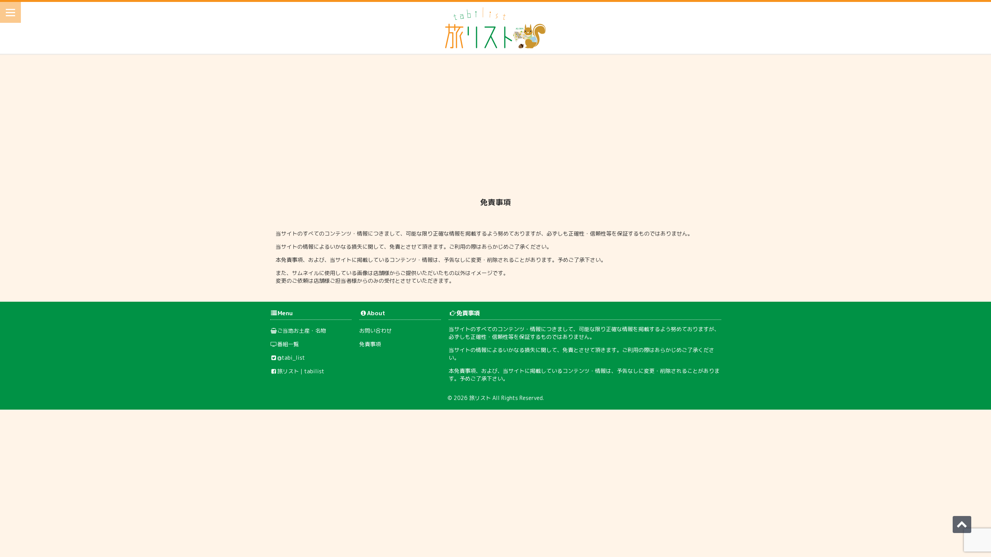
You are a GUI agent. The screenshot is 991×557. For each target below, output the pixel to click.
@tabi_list (291, 357)
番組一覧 (288, 344)
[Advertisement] (495, 123)
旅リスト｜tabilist (300, 371)
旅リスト (480, 398)
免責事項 (370, 344)
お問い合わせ (375, 330)
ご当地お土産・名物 (301, 330)
